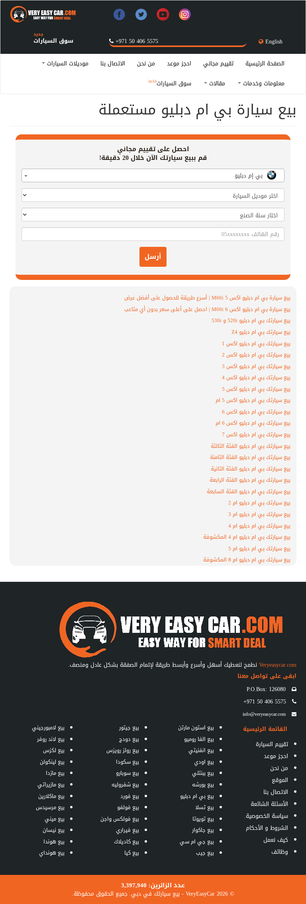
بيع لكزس (54, 750)
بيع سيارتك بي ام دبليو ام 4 (259, 526)
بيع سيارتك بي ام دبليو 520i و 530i (251, 320)
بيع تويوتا (203, 819)
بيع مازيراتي (51, 785)
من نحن (146, 63)
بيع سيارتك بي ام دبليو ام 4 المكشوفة (246, 537)
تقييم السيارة (272, 744)
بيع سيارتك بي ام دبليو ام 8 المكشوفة (246, 560)
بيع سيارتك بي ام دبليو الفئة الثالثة (250, 446)
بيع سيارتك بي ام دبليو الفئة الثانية (250, 469)
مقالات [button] (216, 83)
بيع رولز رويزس (122, 750)
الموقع (280, 780)
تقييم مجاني (218, 63)
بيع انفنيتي (201, 750)
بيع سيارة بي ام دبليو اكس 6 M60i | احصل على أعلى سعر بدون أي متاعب (207, 309)
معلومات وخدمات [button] (262, 83)
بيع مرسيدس (50, 807)
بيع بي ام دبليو (197, 796)
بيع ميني (55, 819)
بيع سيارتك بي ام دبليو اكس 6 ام (253, 423)
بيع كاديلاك (126, 842)
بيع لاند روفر (51, 739)
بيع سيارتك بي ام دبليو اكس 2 (256, 355)
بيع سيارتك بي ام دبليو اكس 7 (256, 434)
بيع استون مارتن (196, 728)
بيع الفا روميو (199, 739)
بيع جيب (205, 853)
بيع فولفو (128, 807)
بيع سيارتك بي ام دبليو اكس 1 (256, 344)
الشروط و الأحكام (267, 828)
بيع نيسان (54, 830)
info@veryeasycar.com (264, 714)
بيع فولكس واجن (119, 819)
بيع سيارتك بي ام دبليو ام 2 (259, 503)
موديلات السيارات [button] (66, 63)
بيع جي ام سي (197, 842)
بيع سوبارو (127, 773)
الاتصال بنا (112, 63)
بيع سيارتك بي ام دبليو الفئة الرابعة (250, 480)
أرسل (153, 256)
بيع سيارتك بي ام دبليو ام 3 (259, 514)
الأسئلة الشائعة (269, 804)
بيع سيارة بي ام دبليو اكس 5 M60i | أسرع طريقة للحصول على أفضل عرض (207, 298)
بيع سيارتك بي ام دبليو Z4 (260, 332)
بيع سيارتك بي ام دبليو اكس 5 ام (253, 400)
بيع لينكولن (52, 762)
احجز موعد (179, 63)
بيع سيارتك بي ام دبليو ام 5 (259, 548)
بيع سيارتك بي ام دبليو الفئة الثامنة (250, 457)
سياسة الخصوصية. (266, 816)
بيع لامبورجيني (48, 728)
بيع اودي (204, 762)
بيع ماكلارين (51, 796)
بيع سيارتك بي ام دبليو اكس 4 (256, 377)
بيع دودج (129, 739)
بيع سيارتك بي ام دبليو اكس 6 (256, 412)
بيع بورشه (203, 785)
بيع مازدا (55, 773)
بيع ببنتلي (203, 773)
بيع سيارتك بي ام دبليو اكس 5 (256, 389)
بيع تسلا (204, 807)
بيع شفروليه (125, 785)
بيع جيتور (129, 728)
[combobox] (153, 175)
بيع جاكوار (203, 830)
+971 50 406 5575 (137, 41)
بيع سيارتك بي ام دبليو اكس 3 (256, 366)
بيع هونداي (52, 853)
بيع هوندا (54, 842)
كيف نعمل (275, 840)
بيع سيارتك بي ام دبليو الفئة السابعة (248, 491)
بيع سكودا (127, 762)
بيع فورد (129, 796)
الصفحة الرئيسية (264, 63)
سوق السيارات (53, 40)
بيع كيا (131, 853)
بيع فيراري (127, 830)
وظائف (279, 852)
